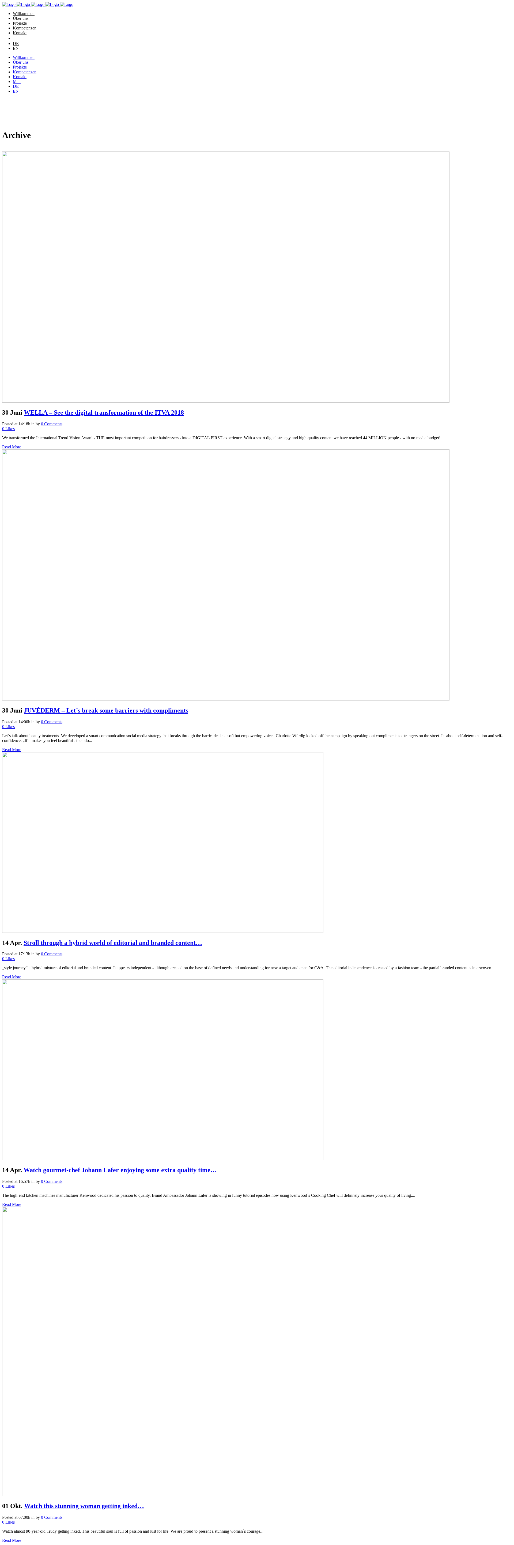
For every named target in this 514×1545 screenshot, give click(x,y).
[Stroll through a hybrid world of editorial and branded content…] (162, 931)
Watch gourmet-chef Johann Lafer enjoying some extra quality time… (120, 1170)
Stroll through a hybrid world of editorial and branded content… (113, 942)
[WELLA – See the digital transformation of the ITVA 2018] (225, 401)
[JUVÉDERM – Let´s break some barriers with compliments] (225, 699)
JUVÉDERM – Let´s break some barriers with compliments (106, 710)
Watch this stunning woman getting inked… (84, 1505)
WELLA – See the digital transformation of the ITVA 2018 (104, 412)
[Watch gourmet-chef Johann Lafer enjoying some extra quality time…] (162, 1158)
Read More (11, 447)
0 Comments (51, 424)
